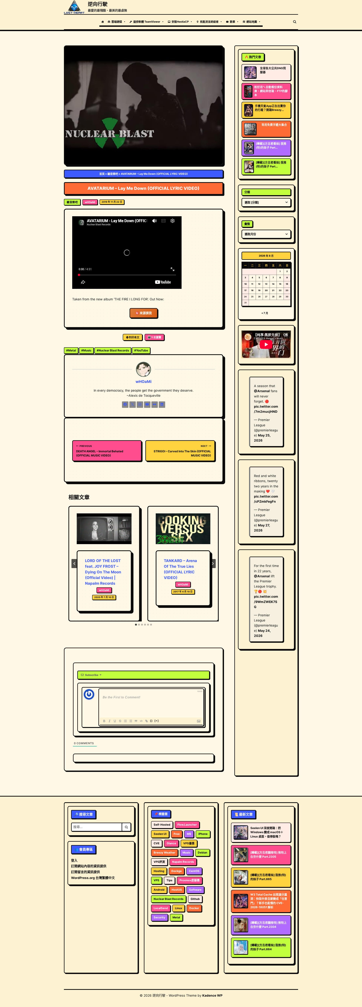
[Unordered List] (130, 721)
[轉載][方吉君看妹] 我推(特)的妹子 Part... (271, 145)
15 (280, 284)
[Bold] (104, 721)
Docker (194, 908)
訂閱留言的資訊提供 (85, 872)
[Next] (213, 563)
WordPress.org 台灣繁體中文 (93, 878)
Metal (71, 350)
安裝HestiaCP (180, 21)
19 (259, 290)
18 (252, 290)
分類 (247, 192)
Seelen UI (160, 834)
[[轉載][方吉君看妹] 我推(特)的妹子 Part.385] (249, 167)
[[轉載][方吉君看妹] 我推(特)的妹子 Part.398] (249, 148)
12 (259, 284)
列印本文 (134, 337)
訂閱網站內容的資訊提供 (88, 866)
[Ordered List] (125, 721)
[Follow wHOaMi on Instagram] (140, 404)
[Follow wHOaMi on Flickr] (154, 404)
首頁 (102, 173)
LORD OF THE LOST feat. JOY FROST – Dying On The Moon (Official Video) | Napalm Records (103, 572)
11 (252, 284)
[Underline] (114, 721)
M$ (189, 834)
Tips (169, 880)
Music (86, 350)
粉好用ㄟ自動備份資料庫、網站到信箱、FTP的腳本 (271, 91)
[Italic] (109, 721)
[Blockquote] (136, 721)
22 (280, 290)
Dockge (176, 871)
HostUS (177, 889)
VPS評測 (159, 862)
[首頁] (102, 21)
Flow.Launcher (187, 824)
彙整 (247, 224)
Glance (171, 843)
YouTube (141, 350)
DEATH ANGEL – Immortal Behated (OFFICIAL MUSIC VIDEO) (99, 451)
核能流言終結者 (209, 21)
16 (287, 284)
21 (273, 290)
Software (195, 889)
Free (177, 834)
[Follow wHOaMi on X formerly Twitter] (132, 404)
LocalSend (161, 908)
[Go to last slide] (74, 563)
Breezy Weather (164, 852)
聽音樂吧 (112, 173)
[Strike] (120, 721)
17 (245, 290)
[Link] (146, 721)
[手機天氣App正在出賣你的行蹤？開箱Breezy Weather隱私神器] (248, 110)
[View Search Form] (294, 21)
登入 (74, 860)
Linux (178, 908)
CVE (157, 843)
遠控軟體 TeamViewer (146, 21)
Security (159, 917)
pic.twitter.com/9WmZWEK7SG (266, 602)
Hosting (159, 871)
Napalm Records (183, 862)
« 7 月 (265, 312)
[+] (157, 720)
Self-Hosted (162, 824)
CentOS (194, 871)
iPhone (203, 834)
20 (266, 290)
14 (273, 284)
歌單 (232, 21)
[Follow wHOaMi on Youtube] (147, 404)
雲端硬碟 (116, 21)
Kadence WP (212, 995)
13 (266, 284)
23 (287, 290)
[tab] (136, 625)
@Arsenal (262, 391)
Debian (202, 852)
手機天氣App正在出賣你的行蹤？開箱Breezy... (270, 108)
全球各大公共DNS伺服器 (273, 70)
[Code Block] (141, 721)
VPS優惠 (189, 843)
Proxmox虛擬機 (189, 880)
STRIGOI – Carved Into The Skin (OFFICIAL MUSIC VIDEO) (182, 451)
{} (151, 720)
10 (245, 284)
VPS (156, 880)
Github (195, 899)
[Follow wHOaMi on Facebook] (125, 404)
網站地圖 (251, 21)
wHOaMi (90, 202)
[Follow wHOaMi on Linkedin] (162, 404)
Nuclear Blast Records (113, 350)
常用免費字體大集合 (274, 125)
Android (159, 889)
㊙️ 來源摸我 (143, 313)
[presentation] (104, 531)
